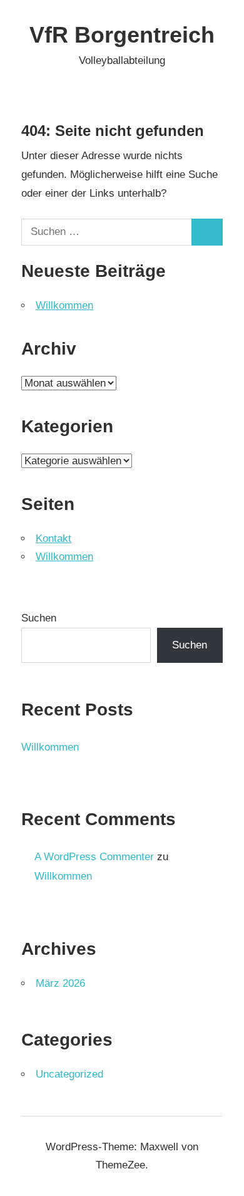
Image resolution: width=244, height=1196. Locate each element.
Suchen (38, 618)
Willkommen (64, 305)
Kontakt (53, 538)
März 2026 (60, 983)
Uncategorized (69, 1074)
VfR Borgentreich (122, 35)
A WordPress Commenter (94, 857)
